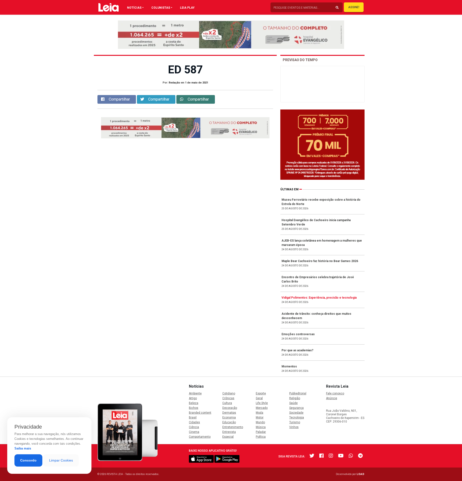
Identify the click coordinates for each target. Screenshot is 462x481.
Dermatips (229, 412)
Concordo (28, 460)
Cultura (227, 403)
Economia (229, 417)
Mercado (262, 408)
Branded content (200, 412)
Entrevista (229, 432)
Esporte (261, 393)
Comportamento (200, 436)
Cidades (194, 422)
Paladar (261, 432)
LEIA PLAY (187, 7)
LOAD (361, 474)
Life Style (262, 403)
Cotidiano (228, 393)
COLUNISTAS (160, 7)
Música (261, 427)
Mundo (260, 422)
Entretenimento (232, 427)
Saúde (293, 403)
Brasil (193, 417)
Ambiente (195, 393)
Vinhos (294, 427)
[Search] (337, 7)
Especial (228, 436)
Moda (259, 412)
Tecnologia (296, 417)
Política (261, 436)
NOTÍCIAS (134, 7)
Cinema (194, 432)
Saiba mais (22, 448)
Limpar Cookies (61, 460)
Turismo (294, 422)
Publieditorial (297, 393)
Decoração (229, 408)
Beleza (193, 403)
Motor (259, 417)
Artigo (193, 398)
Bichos (193, 408)
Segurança (296, 408)
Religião (294, 398)
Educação (229, 422)
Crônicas (228, 398)
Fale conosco (335, 393)
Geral (259, 398)
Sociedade (296, 412)
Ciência (194, 427)
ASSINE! (353, 7)
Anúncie (331, 398)
